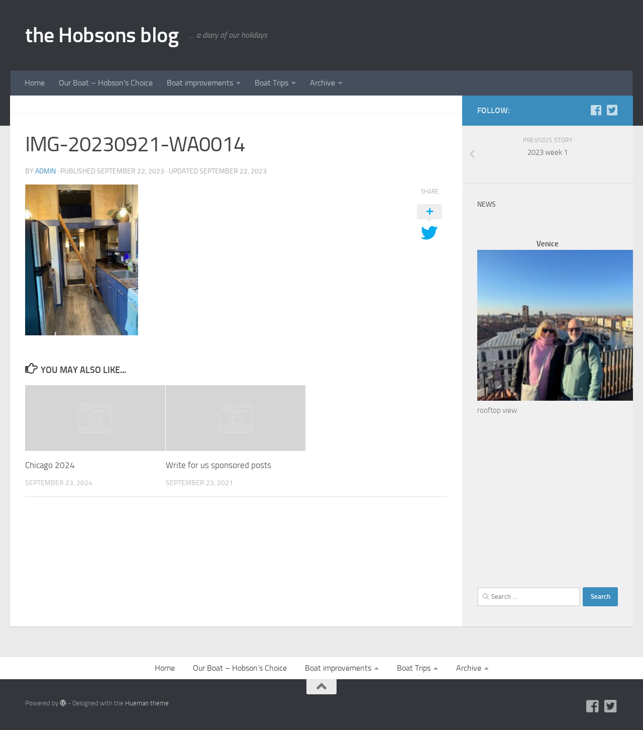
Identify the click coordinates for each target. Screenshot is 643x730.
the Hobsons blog (101, 35)
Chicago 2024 (50, 465)
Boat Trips (271, 82)
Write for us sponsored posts (218, 465)
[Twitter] (612, 110)
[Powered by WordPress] (63, 703)
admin (45, 171)
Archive (322, 82)
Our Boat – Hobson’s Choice (106, 82)
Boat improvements (200, 82)
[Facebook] (596, 110)
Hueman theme (147, 703)
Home (35, 82)
